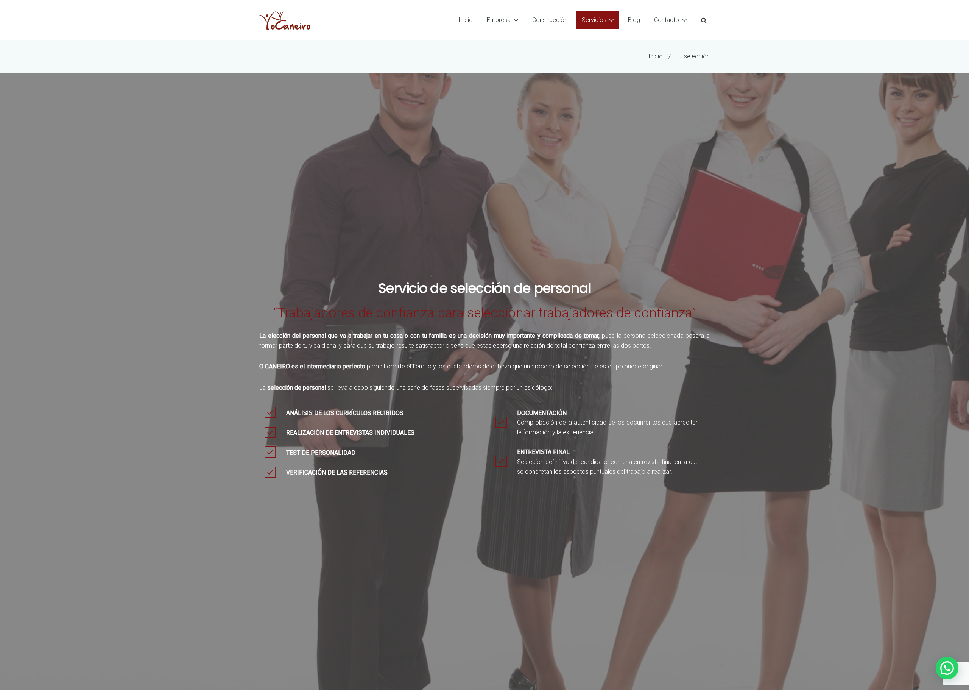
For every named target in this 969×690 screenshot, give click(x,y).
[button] (947, 668)
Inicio (655, 56)
